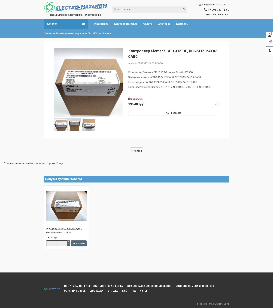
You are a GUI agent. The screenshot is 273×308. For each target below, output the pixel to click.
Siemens (107, 33)
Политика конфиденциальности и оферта (93, 286)
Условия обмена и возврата (195, 286)
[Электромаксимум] (75, 7)
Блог (125, 291)
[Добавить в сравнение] (216, 104)
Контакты (182, 23)
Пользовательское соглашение (149, 286)
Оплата (147, 23)
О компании (101, 23)
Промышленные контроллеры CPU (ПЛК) (77, 33)
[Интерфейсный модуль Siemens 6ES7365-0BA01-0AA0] (66, 206)
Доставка (164, 23)
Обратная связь (75, 291)
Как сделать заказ (125, 23)
